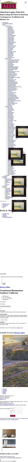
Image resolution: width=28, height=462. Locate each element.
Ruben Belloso (11, 112)
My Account (7, 182)
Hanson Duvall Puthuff (12, 89)
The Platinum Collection (8, 23)
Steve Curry (10, 122)
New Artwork (5, 22)
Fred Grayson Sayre (12, 94)
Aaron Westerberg (11, 173)
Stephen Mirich (11, 38)
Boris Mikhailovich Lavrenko (14, 77)
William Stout (10, 55)
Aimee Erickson (11, 129)
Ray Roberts (10, 48)
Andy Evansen (11, 131)
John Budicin (10, 115)
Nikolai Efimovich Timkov (13, 98)
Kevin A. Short (5, 287)
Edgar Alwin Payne (12, 87)
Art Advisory (8, 194)
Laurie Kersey (11, 142)
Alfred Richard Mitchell (13, 83)
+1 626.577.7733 (19, 327)
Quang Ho (10, 34)
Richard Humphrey (12, 35)
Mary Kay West (11, 57)
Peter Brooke (10, 29)
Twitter (4, 283)
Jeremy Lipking (11, 147)
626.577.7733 (3, 399)
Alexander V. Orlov (12, 85)
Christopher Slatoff (12, 51)
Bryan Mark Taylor (12, 170)
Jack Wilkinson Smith (12, 96)
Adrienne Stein (11, 168)
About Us (5, 187)
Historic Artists (8, 58)
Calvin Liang (10, 146)
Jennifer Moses (11, 40)
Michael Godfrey (11, 135)
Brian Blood (10, 113)
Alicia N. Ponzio (11, 47)
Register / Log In (6, 203)
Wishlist (6, 181)
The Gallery (7, 188)
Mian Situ (10, 50)
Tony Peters (10, 44)
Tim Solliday (10, 52)
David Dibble (10, 125)
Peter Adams (10, 27)
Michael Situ (10, 166)
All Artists (7, 175)
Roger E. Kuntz (11, 76)
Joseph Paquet (11, 43)
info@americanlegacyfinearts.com (7, 405)
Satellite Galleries (8, 190)
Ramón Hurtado (11, 141)
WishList (4, 206)
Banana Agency (15, 419)
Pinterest (4, 392)
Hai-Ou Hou (10, 139)
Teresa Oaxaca (11, 41)
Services (7, 192)
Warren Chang (11, 30)
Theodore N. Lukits (12, 79)
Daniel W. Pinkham (12, 45)
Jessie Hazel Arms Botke (13, 62)
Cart (6, 183)
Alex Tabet (10, 169)
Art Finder (5, 177)
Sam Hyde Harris (11, 72)
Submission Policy (9, 197)
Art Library (5, 185)
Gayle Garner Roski (12, 92)
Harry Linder (10, 78)
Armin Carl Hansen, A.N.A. (13, 71)
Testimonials (7, 191)
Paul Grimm (10, 70)
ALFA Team (7, 189)
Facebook (5, 388)
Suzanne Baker (11, 110)
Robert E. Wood (11, 104)
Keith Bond (10, 114)
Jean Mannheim (11, 80)
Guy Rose (10, 91)
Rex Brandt (10, 63)
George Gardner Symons (13, 97)
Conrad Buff (10, 65)
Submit (14, 461)
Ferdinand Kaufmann (12, 75)
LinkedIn (4, 391)
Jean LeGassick (11, 36)
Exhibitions (5, 176)
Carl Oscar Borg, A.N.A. (13, 61)
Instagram (5, 390)
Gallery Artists (8, 26)
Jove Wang (10, 56)
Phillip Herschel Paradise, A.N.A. (15, 86)
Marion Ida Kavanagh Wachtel (14, 100)
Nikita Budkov (11, 117)
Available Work (6, 213)
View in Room (3, 273)
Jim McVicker (11, 37)
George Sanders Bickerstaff (13, 59)
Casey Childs (10, 119)
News (6, 195)
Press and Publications (7, 217)
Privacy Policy (3, 419)
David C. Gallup (11, 134)
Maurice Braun (11, 64)
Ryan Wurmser (11, 174)
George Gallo (10, 133)
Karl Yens (10, 105)
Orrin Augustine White (12, 103)
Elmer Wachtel (11, 101)
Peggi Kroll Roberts (12, 145)
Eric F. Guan (10, 138)
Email (4, 284)
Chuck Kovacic (11, 143)
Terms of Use (25, 418)
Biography (5, 216)
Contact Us (7, 198)
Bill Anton (10, 107)
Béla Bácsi (10, 28)
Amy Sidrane (10, 49)
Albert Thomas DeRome (13, 68)
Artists (4, 24)
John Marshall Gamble (12, 69)
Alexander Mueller (12, 84)
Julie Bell (10, 111)
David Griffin (10, 136)
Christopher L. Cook (12, 120)
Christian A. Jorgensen (12, 73)
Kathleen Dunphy (11, 128)
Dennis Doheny (11, 126)
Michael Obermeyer (12, 42)
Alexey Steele (11, 54)
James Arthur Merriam (12, 82)
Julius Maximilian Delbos (13, 66)
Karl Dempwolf (11, 31)
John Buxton (10, 118)
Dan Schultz (10, 162)
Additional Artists (8, 106)
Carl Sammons (11, 93)
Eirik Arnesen (10, 108)
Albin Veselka (11, 171)
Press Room (7, 196)
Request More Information (5, 306)
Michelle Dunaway (12, 127)
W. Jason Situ (10, 167)
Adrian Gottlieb (11, 33)
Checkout (7, 184)
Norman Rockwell (11, 90)
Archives (4, 214)
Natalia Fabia (10, 132)
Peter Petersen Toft (12, 99)
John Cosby (10, 121)
